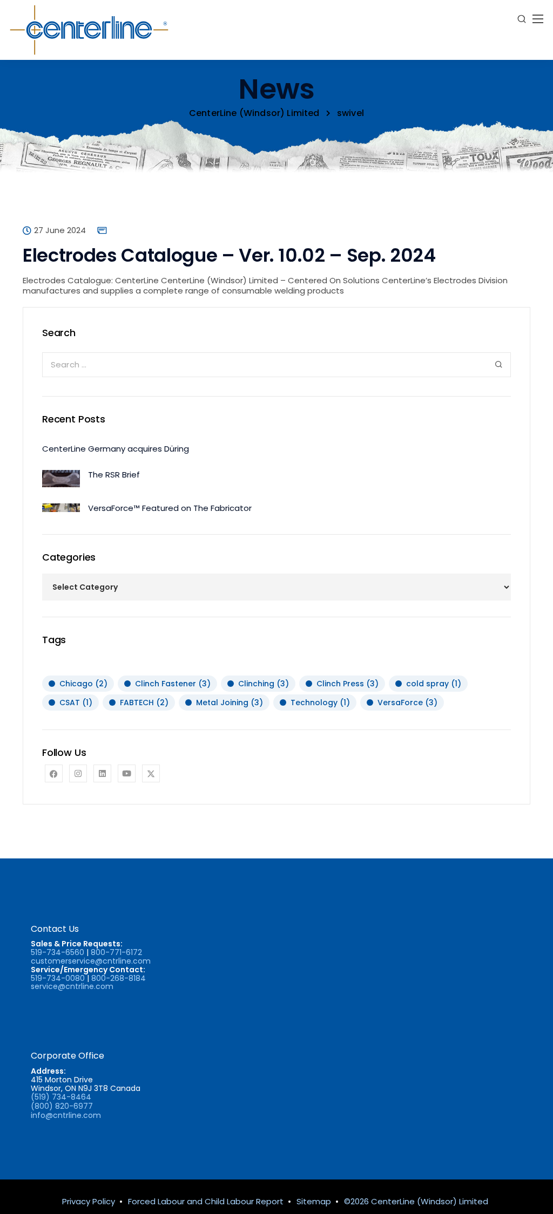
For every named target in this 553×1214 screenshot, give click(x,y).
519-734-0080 (58, 978)
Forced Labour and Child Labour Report (206, 1201)
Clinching (263, 683)
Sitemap (313, 1201)
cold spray (433, 683)
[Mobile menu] (538, 19)
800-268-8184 (118, 978)
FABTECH (144, 702)
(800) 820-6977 (62, 1106)
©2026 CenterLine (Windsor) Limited (416, 1201)
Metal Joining (229, 702)
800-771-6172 (116, 952)
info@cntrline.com (66, 1115)
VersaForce (407, 702)
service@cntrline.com (72, 986)
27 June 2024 (60, 230)
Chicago (83, 683)
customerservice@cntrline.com (91, 961)
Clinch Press (347, 683)
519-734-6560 (57, 952)
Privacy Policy (88, 1201)
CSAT (75, 702)
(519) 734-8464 (61, 1097)
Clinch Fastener (173, 683)
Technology (320, 702)
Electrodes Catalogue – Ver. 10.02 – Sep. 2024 (229, 255)
